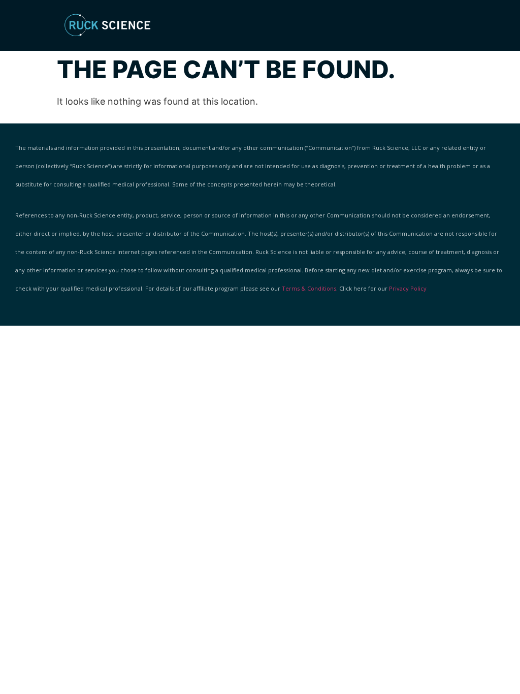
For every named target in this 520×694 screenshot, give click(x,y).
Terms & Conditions (309, 288)
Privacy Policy (408, 288)
